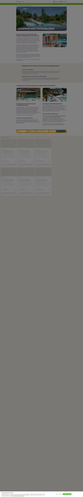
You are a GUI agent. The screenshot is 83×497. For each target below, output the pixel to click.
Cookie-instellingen (59, 494)
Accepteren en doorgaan (67, 494)
